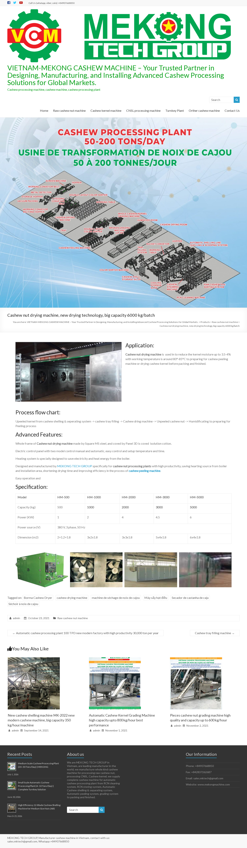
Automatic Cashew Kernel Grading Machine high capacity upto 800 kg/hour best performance (122, 720)
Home (44, 110)
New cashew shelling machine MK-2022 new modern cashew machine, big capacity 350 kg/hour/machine (41, 720)
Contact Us (232, 110)
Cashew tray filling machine (215, 633)
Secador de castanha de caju (190, 597)
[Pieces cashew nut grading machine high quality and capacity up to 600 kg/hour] (196, 659)
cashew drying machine (72, 597)
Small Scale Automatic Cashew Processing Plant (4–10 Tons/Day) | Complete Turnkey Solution (36, 786)
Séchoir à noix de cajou (23, 604)
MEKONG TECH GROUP (74, 466)
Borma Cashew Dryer (38, 597)
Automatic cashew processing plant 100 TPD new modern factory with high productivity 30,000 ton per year (85, 633)
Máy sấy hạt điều (155, 597)
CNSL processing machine (143, 110)
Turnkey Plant (174, 110)
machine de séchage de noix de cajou (116, 597)
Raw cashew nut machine (69, 110)
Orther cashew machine (204, 110)
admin (16, 618)
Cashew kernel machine (106, 110)
